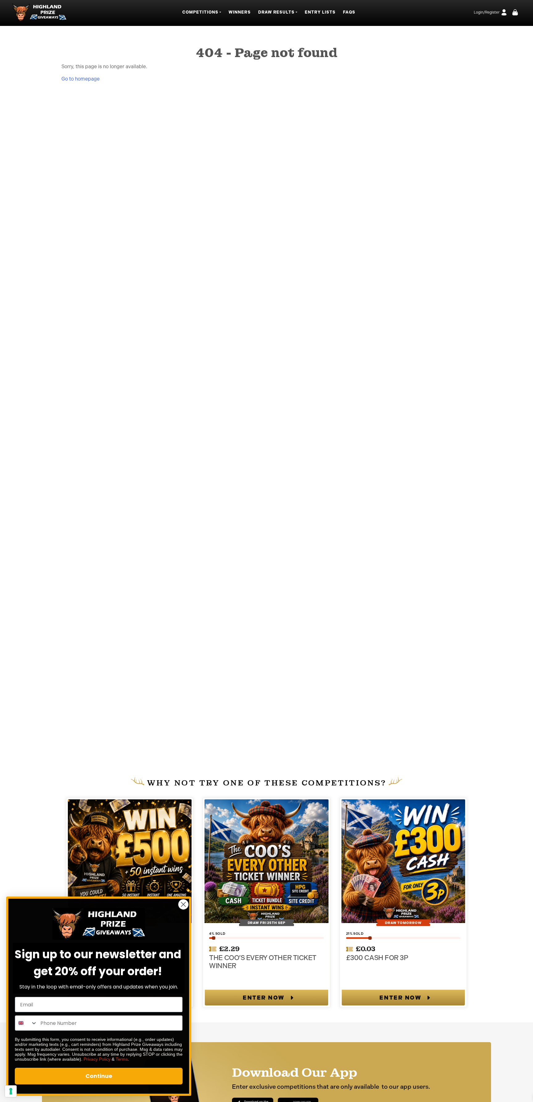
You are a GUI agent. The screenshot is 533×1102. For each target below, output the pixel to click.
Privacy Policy (97, 1059)
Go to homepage (80, 79)
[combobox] (26, 1023)
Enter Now (264, 997)
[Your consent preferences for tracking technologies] (11, 1091)
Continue (98, 1076)
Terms (122, 1059)
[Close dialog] (183, 904)
